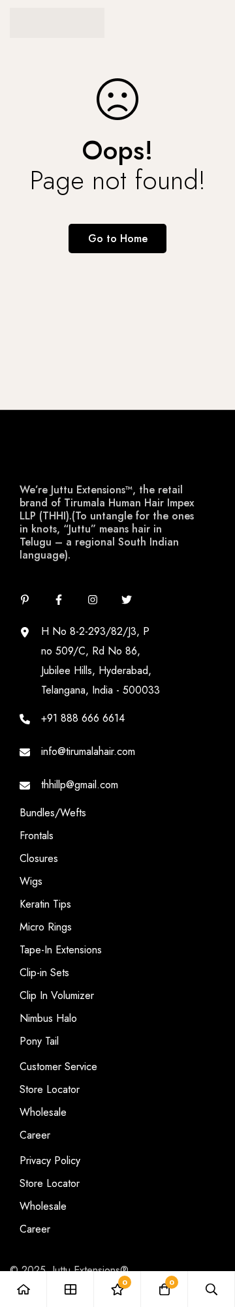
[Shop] (70, 1289)
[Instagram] (92, 599)
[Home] (23, 1289)
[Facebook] (59, 599)
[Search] (211, 1289)
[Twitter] (126, 599)
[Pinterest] (25, 599)
